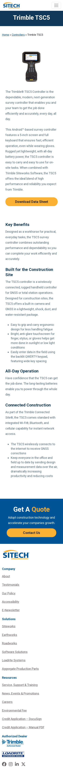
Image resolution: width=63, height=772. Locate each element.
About (6, 576)
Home (5, 34)
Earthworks (9, 635)
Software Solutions (15, 652)
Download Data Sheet (31, 202)
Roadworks (9, 643)
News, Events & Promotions (20, 693)
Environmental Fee (14, 710)
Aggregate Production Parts (20, 668)
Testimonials (10, 584)
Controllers (18, 34)
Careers (7, 702)
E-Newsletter (11, 610)
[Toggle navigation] (56, 5)
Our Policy (8, 593)
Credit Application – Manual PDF (23, 727)
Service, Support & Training (20, 685)
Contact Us (31, 533)
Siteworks (8, 626)
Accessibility (10, 601)
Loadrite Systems (14, 660)
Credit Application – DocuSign (22, 719)
